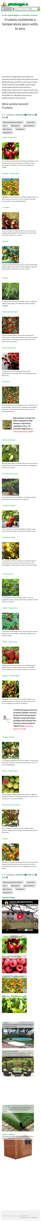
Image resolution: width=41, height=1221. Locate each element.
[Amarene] (10, 291)
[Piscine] (18, 1035)
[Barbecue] (18, 1118)
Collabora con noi (25, 1217)
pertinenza (20, 115)
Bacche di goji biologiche (10, 312)
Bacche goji (6, 381)
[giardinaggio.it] (15, 4)
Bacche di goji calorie (9, 348)
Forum (16, 9)
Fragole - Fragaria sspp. (9, 642)
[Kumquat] (10, 254)
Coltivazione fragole (8, 505)
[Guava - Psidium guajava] (10, 784)
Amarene (5, 278)
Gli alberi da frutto (8, 737)
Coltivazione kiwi (7, 574)
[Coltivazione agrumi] (10, 550)
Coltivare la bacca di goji (10, 474)
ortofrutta (25, 15)
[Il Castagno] (10, 221)
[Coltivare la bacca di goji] (10, 487)
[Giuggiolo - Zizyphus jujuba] (10, 187)
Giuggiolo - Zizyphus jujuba (10, 173)
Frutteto (34, 15)
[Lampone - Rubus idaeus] (14, 964)
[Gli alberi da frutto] (10, 750)
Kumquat (5, 241)
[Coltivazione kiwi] (10, 587)
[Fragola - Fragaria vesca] (10, 621)
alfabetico (31, 115)
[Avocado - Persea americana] (14, 1004)
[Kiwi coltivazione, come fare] (10, 818)
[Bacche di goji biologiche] (10, 325)
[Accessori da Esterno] (18, 1063)
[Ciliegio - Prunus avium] (10, 151)
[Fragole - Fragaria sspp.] (10, 655)
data (4, 117)
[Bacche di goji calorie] (10, 361)
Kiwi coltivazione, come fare (11, 805)
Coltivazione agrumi (8, 537)
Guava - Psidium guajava (10, 771)
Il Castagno (6, 207)
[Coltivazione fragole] (10, 519)
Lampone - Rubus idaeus (12, 957)
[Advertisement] (20, 52)
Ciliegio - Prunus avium (9, 137)
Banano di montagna (8, 440)
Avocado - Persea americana (13, 996)
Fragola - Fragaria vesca (10, 608)
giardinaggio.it (14, 15)
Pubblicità (35, 1217)
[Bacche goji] (10, 395)
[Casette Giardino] (18, 1146)
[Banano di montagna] (10, 453)
